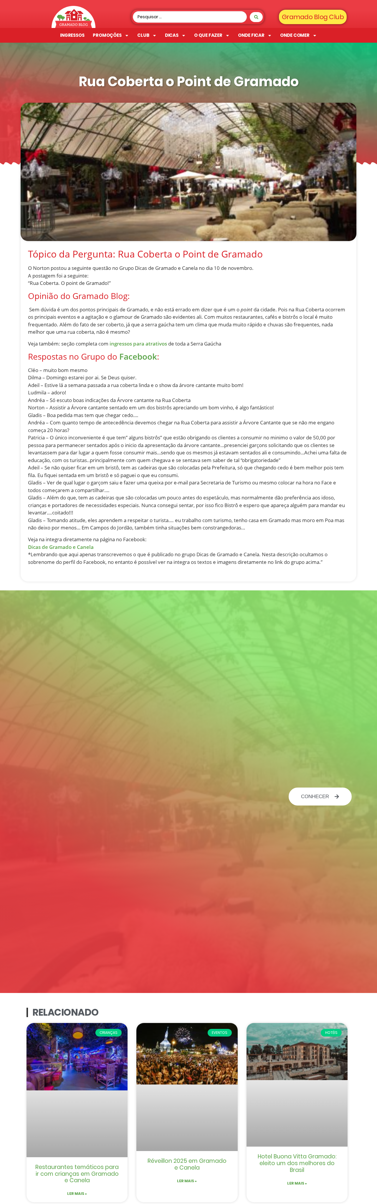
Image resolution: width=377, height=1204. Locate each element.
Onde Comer (295, 35)
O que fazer (208, 35)
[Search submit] (256, 17)
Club (143, 35)
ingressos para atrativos (138, 343)
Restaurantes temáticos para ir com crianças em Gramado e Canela (77, 1174)
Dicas (172, 35)
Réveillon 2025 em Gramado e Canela (187, 1164)
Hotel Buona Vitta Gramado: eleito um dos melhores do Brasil (297, 1163)
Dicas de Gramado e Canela (61, 547)
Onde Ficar (251, 35)
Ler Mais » (77, 1193)
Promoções (107, 35)
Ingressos (72, 35)
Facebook (138, 356)
